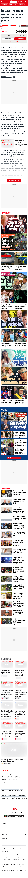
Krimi (17, 776)
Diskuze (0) (4, 31)
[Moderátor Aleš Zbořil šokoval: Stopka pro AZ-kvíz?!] (6, 534)
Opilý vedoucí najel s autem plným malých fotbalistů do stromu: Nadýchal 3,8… (18, 578)
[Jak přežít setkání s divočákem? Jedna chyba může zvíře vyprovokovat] (6, 595)
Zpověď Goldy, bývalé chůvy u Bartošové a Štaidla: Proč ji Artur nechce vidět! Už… (18, 604)
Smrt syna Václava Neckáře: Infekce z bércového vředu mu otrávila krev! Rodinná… (19, 510)
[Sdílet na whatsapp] (23, 31)
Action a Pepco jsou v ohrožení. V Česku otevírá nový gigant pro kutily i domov (19, 542)
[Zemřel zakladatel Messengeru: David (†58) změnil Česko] (6, 613)
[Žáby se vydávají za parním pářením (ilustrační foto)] (4, 25)
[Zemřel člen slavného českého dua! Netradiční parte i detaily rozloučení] (6, 493)
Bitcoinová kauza (13, 779)
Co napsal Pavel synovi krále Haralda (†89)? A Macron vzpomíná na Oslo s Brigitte (20, 434)
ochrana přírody (10, 798)
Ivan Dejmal (24, 798)
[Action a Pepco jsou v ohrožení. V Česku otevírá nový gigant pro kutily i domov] (6, 543)
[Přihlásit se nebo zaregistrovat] (25, 1)
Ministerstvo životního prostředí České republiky (12, 793)
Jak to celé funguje (14, 41)
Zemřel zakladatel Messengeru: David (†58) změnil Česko (18, 612)
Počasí (4, 776)
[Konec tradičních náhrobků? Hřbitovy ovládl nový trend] (6, 587)
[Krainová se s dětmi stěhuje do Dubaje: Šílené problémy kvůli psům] (6, 570)
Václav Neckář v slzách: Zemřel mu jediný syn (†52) (19, 501)
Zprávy (4, 774)
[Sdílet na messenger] (21, 31)
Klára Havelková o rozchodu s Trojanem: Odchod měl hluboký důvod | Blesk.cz (19, 525)
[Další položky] (26, 4)
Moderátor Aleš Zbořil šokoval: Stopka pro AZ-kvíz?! (19, 533)
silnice (6, 790)
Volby (9, 774)
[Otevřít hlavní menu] (1, 1)
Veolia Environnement (6, 795)
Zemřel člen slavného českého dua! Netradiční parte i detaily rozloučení (19, 493)
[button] (9, 816)
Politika (3, 437)
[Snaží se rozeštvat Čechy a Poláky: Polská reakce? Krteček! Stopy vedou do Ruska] (14, 421)
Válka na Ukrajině (18, 774)
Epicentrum (11, 776)
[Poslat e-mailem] (26, 31)
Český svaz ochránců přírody (18, 795)
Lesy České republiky (14, 790)
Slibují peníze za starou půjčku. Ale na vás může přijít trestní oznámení (19, 518)
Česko (3, 790)
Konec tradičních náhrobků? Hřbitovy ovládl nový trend (18, 586)
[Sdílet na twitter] (19, 31)
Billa (19, 798)
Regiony (4, 779)
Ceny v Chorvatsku (6, 782)
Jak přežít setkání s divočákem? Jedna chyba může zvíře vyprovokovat (18, 595)
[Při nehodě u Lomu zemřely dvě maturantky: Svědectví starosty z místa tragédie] (6, 560)
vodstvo (3, 798)
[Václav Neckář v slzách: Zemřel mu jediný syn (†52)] (6, 502)
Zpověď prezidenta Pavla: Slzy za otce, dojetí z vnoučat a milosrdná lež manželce (20, 451)
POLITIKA (4, 410)
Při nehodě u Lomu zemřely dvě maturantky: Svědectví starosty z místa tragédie (19, 560)
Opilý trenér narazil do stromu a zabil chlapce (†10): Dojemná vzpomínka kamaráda (19, 621)
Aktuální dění (6, 770)
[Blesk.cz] (13, 1)
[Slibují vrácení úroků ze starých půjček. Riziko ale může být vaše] (6, 551)
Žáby (16, 798)
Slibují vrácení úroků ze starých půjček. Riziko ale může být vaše (19, 550)
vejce (21, 790)
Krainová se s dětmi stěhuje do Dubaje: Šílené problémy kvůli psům (18, 570)
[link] (6, 812)
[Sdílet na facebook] (17, 31)
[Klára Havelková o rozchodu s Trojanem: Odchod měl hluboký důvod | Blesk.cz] (6, 526)
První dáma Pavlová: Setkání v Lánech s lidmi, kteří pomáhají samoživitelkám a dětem (21, 443)
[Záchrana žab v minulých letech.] (14, 25)
